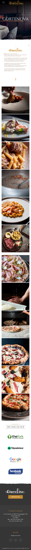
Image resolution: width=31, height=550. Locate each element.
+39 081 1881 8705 (15, 516)
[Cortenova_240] (15, 296)
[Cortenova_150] (15, 155)
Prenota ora (15, 497)
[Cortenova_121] (15, 268)
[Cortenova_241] (15, 324)
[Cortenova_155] (15, 183)
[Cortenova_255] (15, 351)
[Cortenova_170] (15, 238)
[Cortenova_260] (15, 379)
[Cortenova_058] (15, 128)
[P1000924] (15, 407)
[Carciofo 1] (15, 100)
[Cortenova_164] (15, 211)
